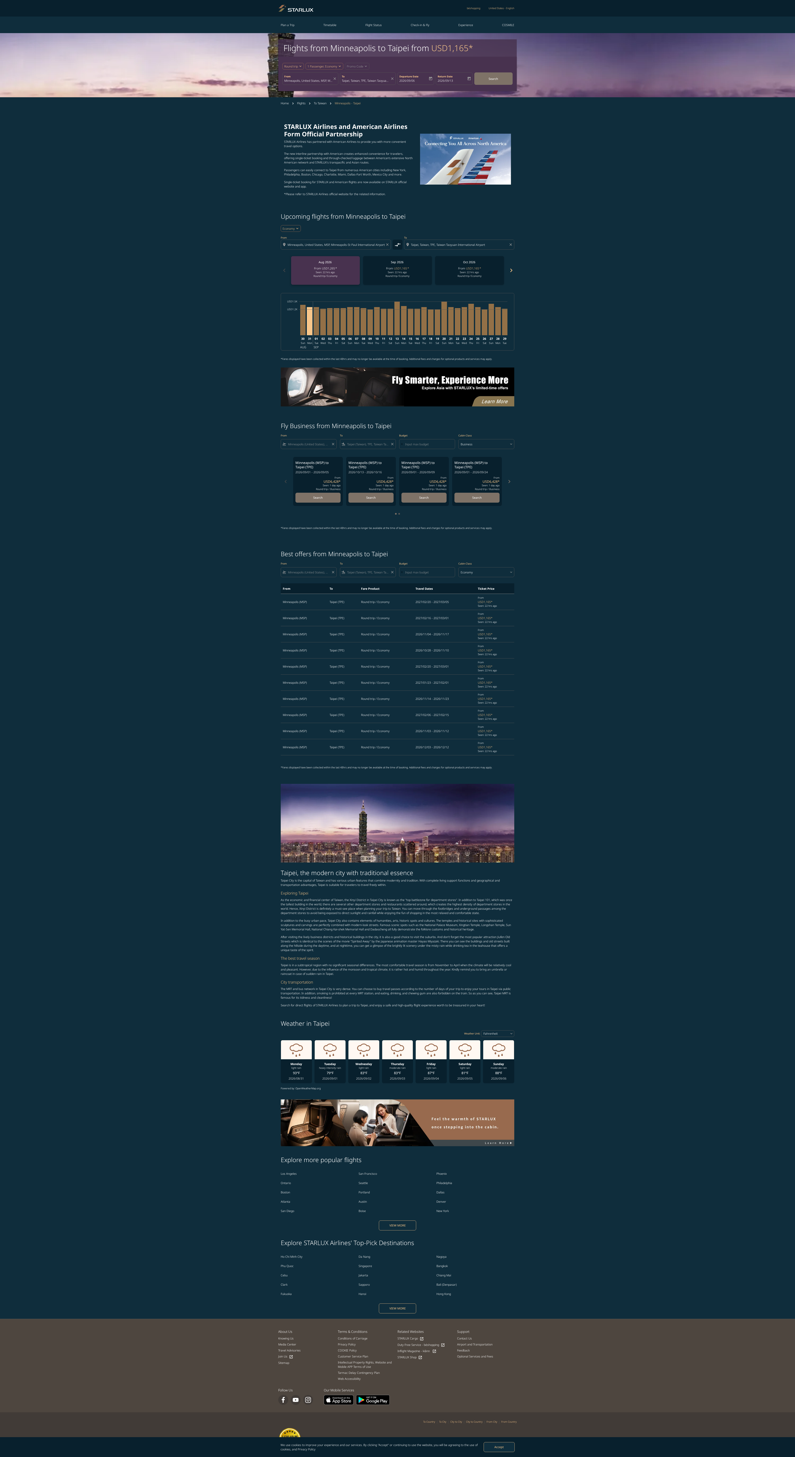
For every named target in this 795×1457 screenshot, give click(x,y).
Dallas (440, 1192)
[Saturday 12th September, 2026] (390, 322)
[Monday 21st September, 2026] (451, 321)
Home (285, 103)
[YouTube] (296, 1400)
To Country (429, 1421)
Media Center (287, 1344)
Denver (441, 1202)
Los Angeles (289, 1174)
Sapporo (364, 1284)
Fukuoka (286, 1294)
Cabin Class (465, 435)
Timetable (329, 25)
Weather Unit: (472, 1033)
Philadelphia (444, 1183)
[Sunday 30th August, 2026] (303, 320)
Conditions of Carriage (352, 1338)
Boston (285, 1192)
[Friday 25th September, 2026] (478, 321)
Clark (284, 1284)
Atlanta (285, 1202)
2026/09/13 (445, 81)
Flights (301, 103)
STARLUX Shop (410, 1357)
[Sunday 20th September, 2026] (444, 318)
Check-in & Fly (420, 25)
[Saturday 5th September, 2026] (343, 321)
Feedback (463, 1350)
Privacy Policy (307, 1449)
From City (492, 1421)
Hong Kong (443, 1294)
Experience (465, 25)
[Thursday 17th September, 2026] (424, 321)
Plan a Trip (287, 25)
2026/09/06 (407, 81)
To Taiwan (320, 103)
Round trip (291, 66)
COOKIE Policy (347, 1350)
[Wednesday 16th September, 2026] (417, 322)
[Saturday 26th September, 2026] (484, 322)
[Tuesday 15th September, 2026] (410, 322)
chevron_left (284, 270)
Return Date (445, 76)
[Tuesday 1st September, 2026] (316, 321)
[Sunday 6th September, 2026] (350, 321)
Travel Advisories (289, 1350)
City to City (456, 1421)
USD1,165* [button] (452, 48)
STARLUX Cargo (411, 1338)
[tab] (396, 514)
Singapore (365, 1266)
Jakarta (363, 1275)
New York (442, 1211)
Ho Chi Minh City (291, 1257)
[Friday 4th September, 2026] (336, 321)
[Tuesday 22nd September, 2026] (457, 321)
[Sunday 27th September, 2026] (491, 319)
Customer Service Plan (353, 1356)
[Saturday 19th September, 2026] (437, 322)
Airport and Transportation (475, 1344)
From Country (509, 1421)
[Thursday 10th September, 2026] (376, 321)
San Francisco (368, 1174)
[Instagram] (308, 1400)
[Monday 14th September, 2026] (403, 320)
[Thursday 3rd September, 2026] (329, 321)
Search (493, 79)
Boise (362, 1211)
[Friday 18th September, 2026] (430, 322)
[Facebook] (283, 1400)
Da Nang (364, 1257)
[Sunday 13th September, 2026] (397, 318)
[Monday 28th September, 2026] (498, 321)
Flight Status (373, 25)
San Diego (287, 1211)
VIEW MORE (397, 1225)
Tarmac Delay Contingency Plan (359, 1373)
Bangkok (442, 1266)
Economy (289, 229)
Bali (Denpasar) (446, 1284)
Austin (363, 1202)
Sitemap (283, 1363)
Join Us (285, 1356)
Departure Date (408, 76)
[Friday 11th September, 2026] (383, 322)
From (287, 76)
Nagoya (441, 1257)
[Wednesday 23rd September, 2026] (464, 321)
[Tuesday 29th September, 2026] (504, 322)
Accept (499, 1447)
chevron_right (511, 270)
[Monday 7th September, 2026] (356, 321)
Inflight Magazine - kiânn (417, 1351)
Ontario (286, 1183)
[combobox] (308, 80)
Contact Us (464, 1338)
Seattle (363, 1183)
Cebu (284, 1275)
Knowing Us (286, 1338)
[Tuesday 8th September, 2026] (363, 321)
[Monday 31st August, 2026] (309, 321)
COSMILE (508, 25)
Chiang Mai (443, 1275)
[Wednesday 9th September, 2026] (370, 322)
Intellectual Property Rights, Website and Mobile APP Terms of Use (365, 1364)
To (343, 76)
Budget (403, 435)
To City (442, 1421)
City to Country (474, 1421)
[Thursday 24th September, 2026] (471, 319)
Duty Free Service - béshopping (421, 1345)
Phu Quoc (287, 1266)
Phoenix (441, 1174)
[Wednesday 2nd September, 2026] (323, 322)
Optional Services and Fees (475, 1356)
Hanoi (362, 1294)
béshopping (473, 8)
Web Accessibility (349, 1379)
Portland (364, 1192)
